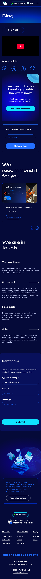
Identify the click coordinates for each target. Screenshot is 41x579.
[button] (33, 3)
